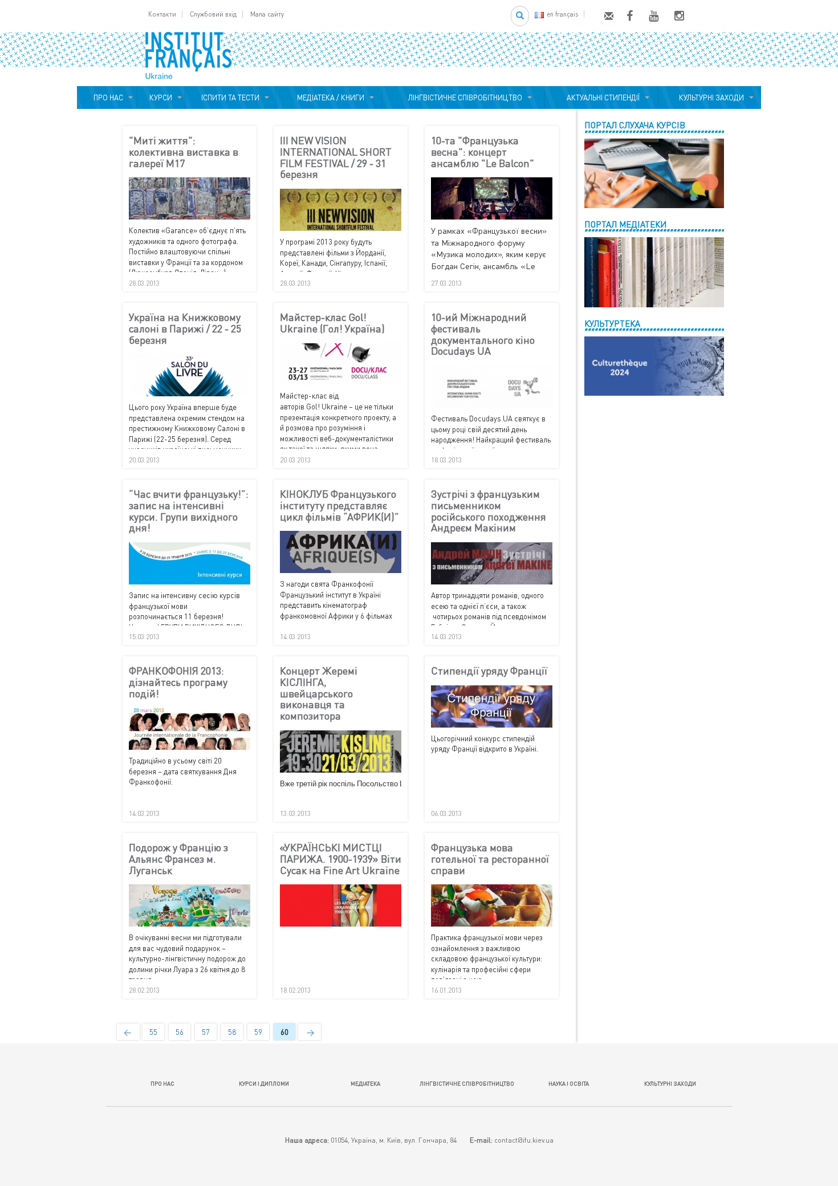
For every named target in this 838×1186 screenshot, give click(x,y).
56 (180, 1032)
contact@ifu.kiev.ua (524, 1140)
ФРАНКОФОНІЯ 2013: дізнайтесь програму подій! (178, 682)
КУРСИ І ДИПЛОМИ (264, 1083)
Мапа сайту (267, 14)
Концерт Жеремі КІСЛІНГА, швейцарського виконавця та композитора (318, 693)
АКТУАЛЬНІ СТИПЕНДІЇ (601, 97)
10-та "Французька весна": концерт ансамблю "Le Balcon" (482, 152)
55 (153, 1032)
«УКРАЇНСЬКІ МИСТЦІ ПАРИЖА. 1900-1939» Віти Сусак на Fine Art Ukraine (340, 859)
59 (258, 1032)
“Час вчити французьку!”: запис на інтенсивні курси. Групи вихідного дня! (189, 511)
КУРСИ (160, 97)
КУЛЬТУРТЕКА (612, 323)
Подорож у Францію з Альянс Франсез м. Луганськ (178, 859)
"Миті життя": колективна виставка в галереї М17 (183, 152)
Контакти (162, 14)
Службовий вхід (213, 14)
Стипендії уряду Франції (489, 671)
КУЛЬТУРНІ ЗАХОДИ (710, 97)
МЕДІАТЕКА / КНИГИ (329, 97)
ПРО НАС (106, 97)
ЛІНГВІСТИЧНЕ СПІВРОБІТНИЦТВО (463, 97)
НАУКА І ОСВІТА (568, 1083)
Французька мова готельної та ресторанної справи (490, 859)
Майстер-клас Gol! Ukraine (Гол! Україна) (332, 323)
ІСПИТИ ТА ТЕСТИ (230, 97)
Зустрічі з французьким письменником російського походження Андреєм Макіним (488, 511)
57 (206, 1032)
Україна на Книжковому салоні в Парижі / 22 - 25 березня (185, 329)
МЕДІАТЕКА (365, 1083)
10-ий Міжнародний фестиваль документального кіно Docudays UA (483, 334)
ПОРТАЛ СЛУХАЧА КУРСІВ (634, 125)
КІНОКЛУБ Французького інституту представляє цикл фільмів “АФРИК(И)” (339, 505)
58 (232, 1032)
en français (562, 14)
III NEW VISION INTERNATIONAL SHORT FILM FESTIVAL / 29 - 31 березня (336, 157)
